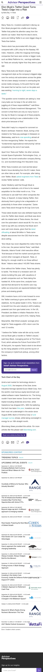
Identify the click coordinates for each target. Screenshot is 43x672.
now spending (25, 137)
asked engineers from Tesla (27, 176)
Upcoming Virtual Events (14, 463)
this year (20, 408)
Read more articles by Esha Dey (13, 435)
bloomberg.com (30, 429)
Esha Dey (6, 13)
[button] (2, 17)
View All (21, 457)
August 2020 (7, 385)
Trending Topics (10, 457)
